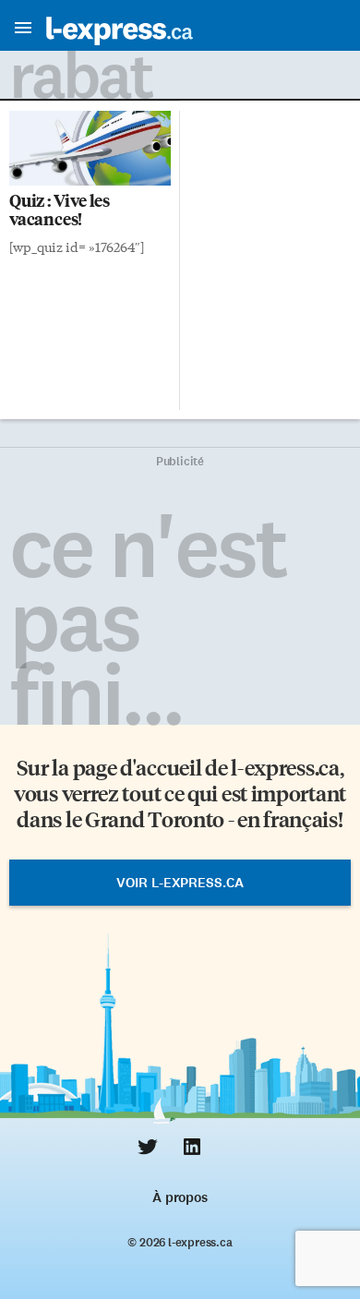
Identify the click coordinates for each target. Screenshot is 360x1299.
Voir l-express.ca (180, 882)
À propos (179, 1197)
